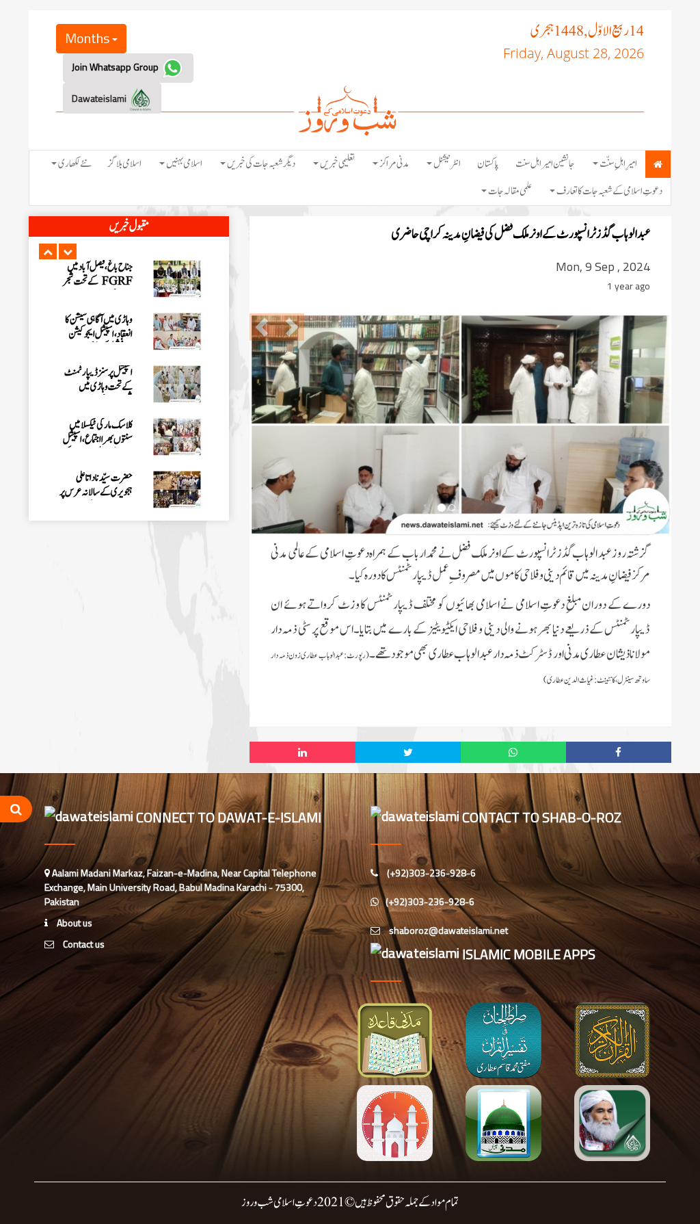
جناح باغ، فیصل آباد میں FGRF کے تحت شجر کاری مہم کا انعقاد (98, 281)
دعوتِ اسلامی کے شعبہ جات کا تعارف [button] (609, 191)
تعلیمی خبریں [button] (337, 163)
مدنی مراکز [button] (394, 163)
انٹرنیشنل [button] (447, 163)
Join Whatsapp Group (116, 67)
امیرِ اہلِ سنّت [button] (618, 163)
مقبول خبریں (129, 226)
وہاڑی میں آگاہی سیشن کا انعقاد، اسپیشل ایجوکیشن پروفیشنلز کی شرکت (99, 334)
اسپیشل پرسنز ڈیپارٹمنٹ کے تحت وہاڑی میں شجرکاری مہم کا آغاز (98, 387)
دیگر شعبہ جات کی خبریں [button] (261, 163)
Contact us (83, 944)
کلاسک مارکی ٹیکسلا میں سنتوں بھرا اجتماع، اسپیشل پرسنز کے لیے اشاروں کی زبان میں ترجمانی (97, 447)
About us (73, 922)
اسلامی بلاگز (125, 163)
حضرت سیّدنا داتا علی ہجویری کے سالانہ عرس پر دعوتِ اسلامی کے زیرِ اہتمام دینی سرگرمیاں (96, 499)
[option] (129, 278)
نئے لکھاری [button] (75, 163)
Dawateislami (100, 98)
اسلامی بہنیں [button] (184, 163)
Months (88, 38)
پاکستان (488, 163)
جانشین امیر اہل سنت (545, 163)
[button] (48, 251)
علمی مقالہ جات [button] (510, 191)
